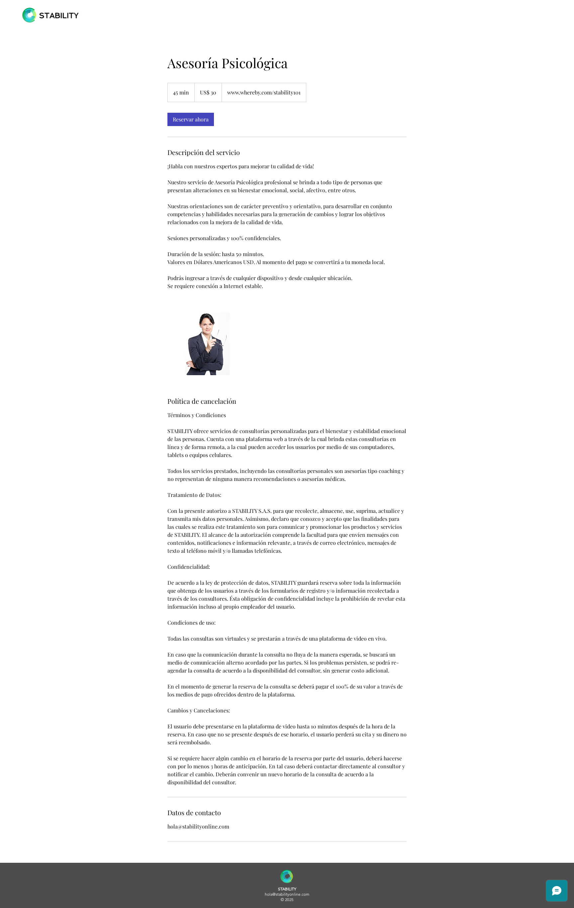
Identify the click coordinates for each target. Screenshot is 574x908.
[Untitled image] (205, 343)
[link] (190, 119)
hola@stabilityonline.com (287, 894)
